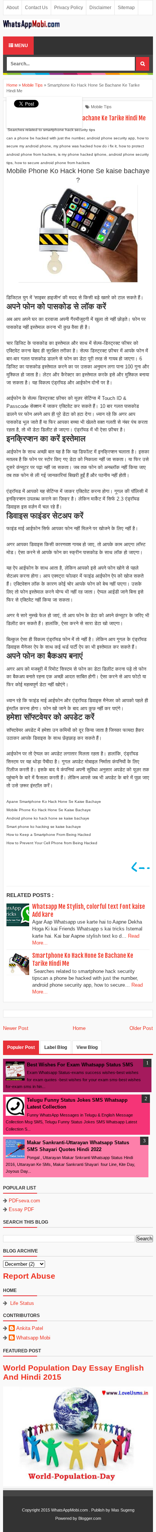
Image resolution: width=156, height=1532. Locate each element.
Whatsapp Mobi (33, 1338)
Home (79, 1028)
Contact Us (36, 7)
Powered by (66, 1518)
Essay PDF (21, 1209)
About (12, 7)
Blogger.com (89, 1518)
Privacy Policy (68, 7)
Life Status (22, 1303)
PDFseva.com (24, 1200)
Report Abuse (29, 1275)
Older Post (141, 1028)
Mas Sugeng (122, 1510)
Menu (20, 45)
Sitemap (126, 7)
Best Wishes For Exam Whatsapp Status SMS (80, 1065)
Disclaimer (100, 7)
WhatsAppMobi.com (69, 1510)
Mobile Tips (101, 106)
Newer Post (15, 1028)
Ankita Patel (29, 1328)
